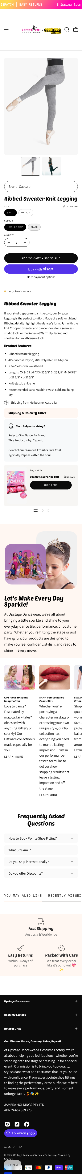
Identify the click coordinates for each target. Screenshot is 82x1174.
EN (21, 1147)
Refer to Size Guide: (20, 435)
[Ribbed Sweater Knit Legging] (30, 166)
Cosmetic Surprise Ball (44, 476)
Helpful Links (12, 1028)
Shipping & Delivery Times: (27, 413)
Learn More (13, 756)
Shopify (8, 1159)
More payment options (41, 277)
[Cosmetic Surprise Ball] (17, 485)
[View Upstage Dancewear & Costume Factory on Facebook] (27, 1124)
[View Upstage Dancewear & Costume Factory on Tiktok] (17, 1124)
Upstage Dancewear (17, 1001)
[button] (66, 30)
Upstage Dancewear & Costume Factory (34, 1155)
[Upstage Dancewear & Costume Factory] (41, 29)
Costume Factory (15, 1014)
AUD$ (7, 1147)
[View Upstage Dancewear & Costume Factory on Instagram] (7, 1124)
